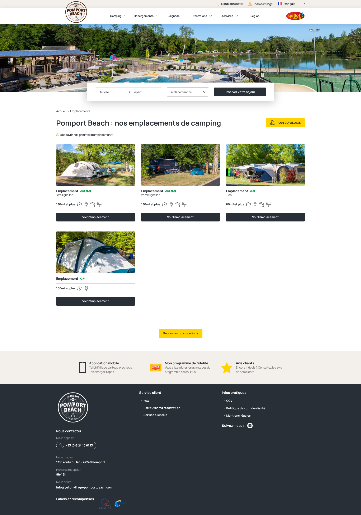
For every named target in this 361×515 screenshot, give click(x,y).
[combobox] (188, 92)
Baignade (174, 16)
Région (254, 16)
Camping (116, 16)
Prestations (199, 16)
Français (289, 4)
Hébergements (144, 16)
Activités (227, 16)
